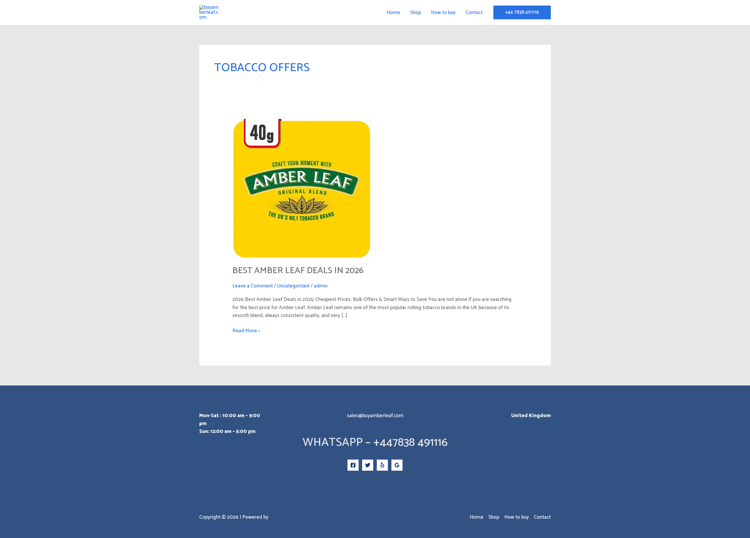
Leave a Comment (252, 286)
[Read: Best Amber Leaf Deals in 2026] (301, 188)
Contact (474, 12)
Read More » (246, 331)
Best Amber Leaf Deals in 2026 (298, 270)
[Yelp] (382, 465)
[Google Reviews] (397, 465)
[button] (522, 12)
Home (393, 12)
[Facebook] (353, 465)
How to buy (443, 12)
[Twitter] (367, 465)
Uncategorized (293, 286)
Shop (415, 12)
